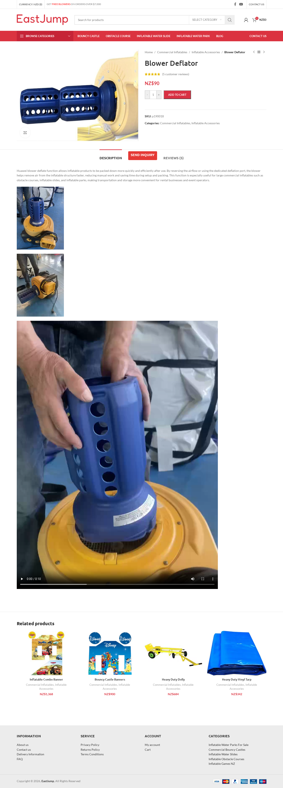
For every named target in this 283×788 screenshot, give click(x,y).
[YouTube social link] (241, 4)
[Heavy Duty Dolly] (173, 653)
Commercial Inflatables (40, 684)
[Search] (230, 20)
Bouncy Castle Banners (110, 679)
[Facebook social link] (235, 4)
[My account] (246, 20)
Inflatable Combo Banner (46, 679)
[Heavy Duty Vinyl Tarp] (236, 653)
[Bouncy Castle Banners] (110, 653)
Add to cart (177, 94)
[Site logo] (42, 19)
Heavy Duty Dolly (173, 679)
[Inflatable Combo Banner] (46, 653)
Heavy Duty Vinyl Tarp (236, 679)
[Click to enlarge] (25, 132)
